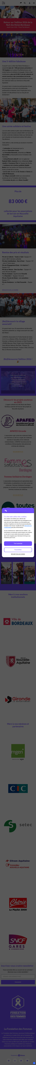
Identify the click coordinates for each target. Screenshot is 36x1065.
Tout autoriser (18, 543)
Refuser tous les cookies (18, 554)
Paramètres (17, 550)
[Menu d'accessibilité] (34, 1063)
